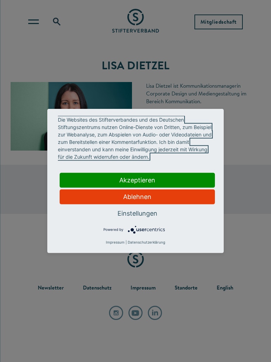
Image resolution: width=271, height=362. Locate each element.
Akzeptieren (137, 180)
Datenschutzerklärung (146, 242)
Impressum (115, 242)
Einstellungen (137, 213)
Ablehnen (137, 196)
